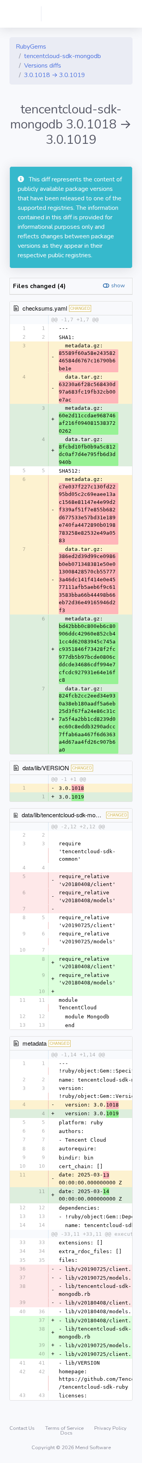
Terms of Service (65, 1428)
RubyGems (31, 46)
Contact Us (22, 1428)
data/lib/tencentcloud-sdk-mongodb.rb (70, 815)
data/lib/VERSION (45, 768)
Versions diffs (42, 65)
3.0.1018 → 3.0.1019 (54, 75)
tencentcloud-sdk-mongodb (62, 56)
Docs (66, 1433)
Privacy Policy (110, 1428)
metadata (34, 1043)
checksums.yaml (44, 308)
